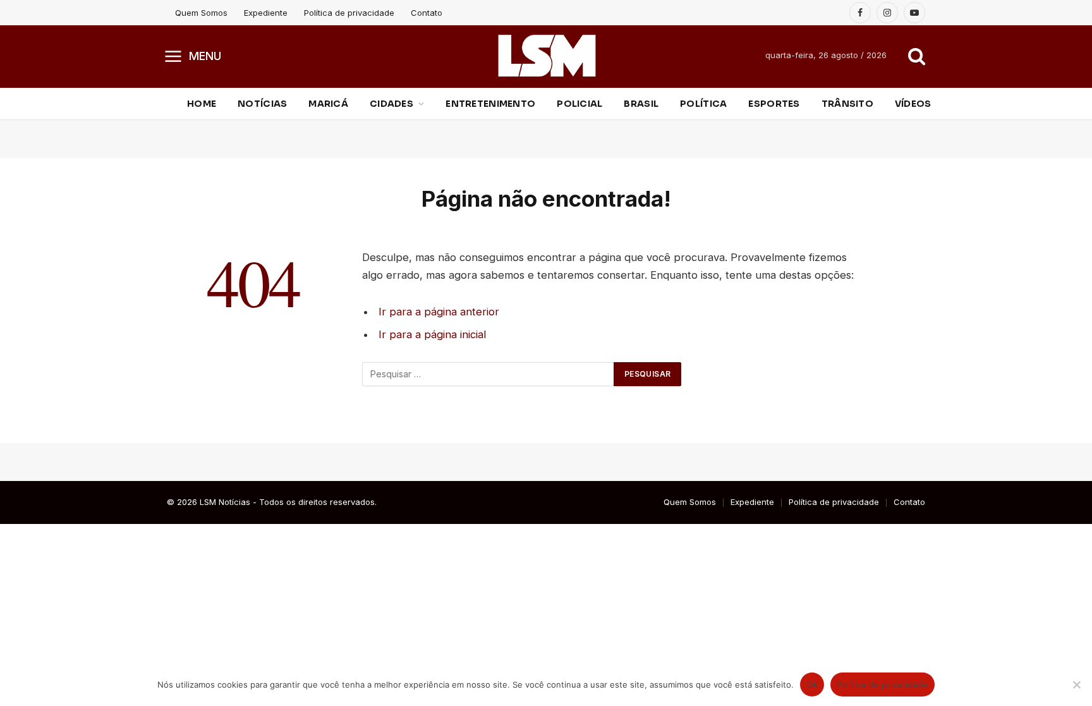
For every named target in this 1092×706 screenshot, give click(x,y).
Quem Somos (201, 13)
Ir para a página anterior (439, 311)
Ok (812, 684)
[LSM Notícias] (546, 55)
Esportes (773, 103)
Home (201, 103)
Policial (579, 103)
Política (703, 103)
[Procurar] (915, 56)
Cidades (391, 103)
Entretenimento (490, 103)
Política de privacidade (349, 13)
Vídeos (913, 103)
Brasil (641, 103)
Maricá (328, 103)
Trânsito (847, 103)
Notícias (262, 103)
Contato (426, 13)
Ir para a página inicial (432, 334)
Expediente (266, 13)
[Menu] (173, 55)
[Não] (1076, 684)
